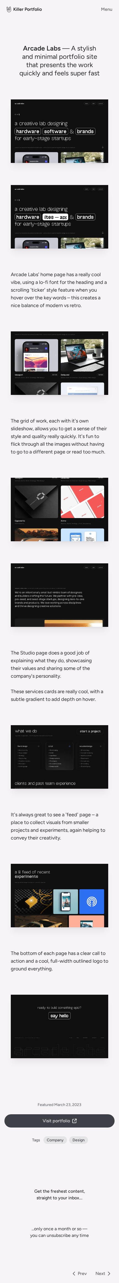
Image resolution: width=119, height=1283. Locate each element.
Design (79, 1140)
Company (55, 1140)
